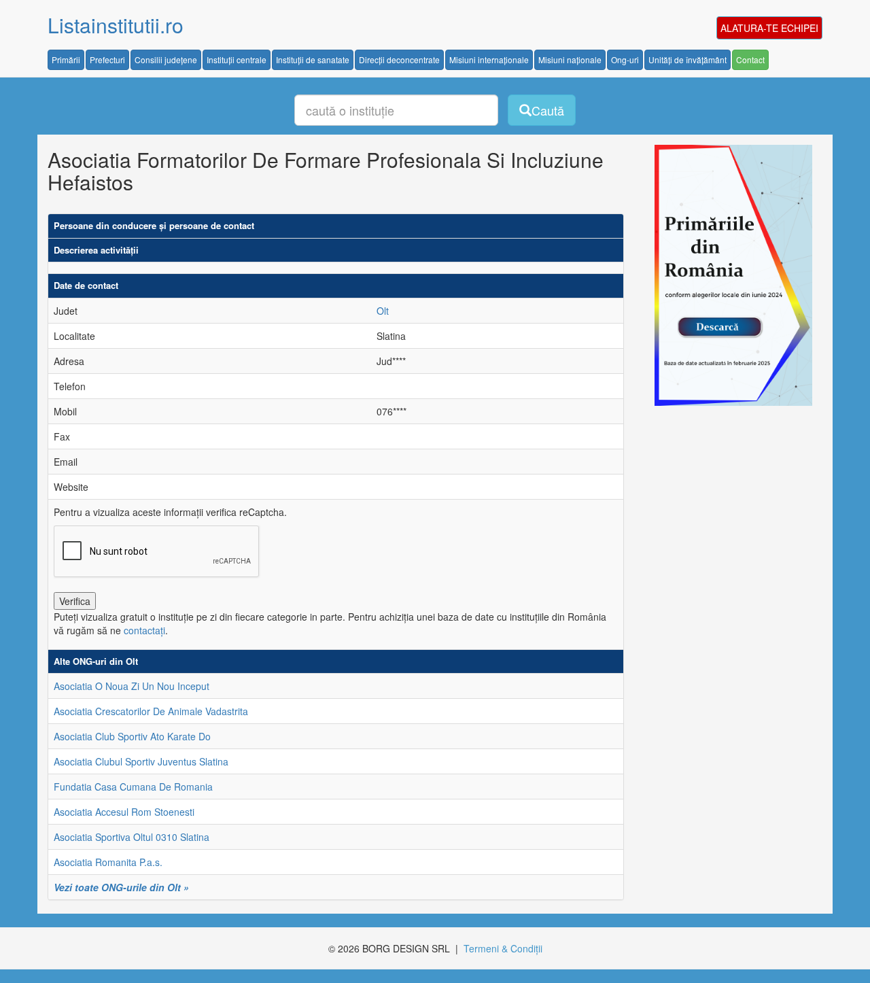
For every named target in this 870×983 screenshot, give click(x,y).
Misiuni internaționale (489, 59)
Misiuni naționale (570, 59)
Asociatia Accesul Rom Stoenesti (124, 811)
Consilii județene (166, 59)
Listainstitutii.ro (116, 24)
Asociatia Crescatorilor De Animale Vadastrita (151, 711)
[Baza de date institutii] (728, 275)
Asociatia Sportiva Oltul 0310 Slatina (131, 837)
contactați (144, 630)
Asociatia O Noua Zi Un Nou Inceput (131, 686)
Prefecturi (107, 59)
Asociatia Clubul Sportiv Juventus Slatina (141, 761)
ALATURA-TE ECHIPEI (769, 28)
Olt (383, 310)
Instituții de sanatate (312, 59)
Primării (66, 59)
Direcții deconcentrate (399, 59)
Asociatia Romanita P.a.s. (108, 862)
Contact (750, 59)
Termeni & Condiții (503, 948)
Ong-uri (625, 59)
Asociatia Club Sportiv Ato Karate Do (132, 736)
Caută (548, 110)
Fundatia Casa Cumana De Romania (133, 786)
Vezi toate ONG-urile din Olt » (121, 887)
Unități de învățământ (687, 59)
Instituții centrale (236, 59)
